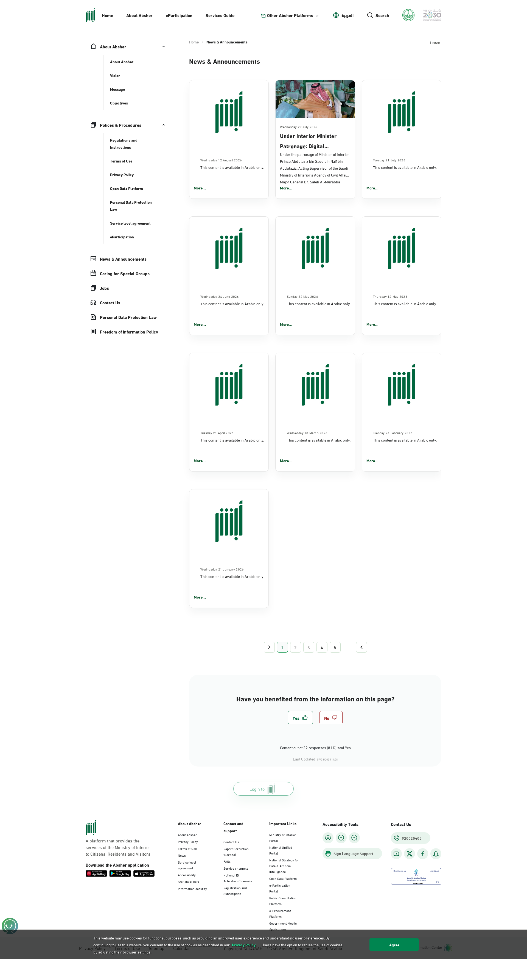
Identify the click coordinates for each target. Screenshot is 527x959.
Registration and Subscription (235, 890)
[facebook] (422, 853)
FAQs (227, 861)
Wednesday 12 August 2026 (221, 160)
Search (382, 15)
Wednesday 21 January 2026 (222, 569)
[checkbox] (300, 717)
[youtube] (396, 853)
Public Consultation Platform (282, 900)
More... (200, 187)
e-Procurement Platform (280, 913)
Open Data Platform (283, 878)
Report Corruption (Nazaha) (236, 851)
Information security (192, 888)
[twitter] (409, 853)
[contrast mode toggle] (328, 837)
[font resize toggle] (341, 837)
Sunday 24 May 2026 (302, 296)
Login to (257, 789)
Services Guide (220, 15)
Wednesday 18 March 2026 (307, 432)
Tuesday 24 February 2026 (393, 432)
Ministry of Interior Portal (282, 837)
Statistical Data (188, 881)
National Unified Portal (280, 850)
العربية (347, 15)
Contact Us (231, 842)
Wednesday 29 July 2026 (298, 126)
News (182, 855)
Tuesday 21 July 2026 (389, 160)
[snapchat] (436, 853)
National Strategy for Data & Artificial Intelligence (284, 865)
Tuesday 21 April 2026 (217, 432)
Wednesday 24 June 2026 (219, 296)
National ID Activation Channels (237, 878)
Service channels (235, 868)
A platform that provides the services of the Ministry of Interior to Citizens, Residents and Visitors (118, 847)
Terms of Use (187, 848)
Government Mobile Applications (283, 926)
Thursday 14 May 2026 (390, 296)
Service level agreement (187, 865)
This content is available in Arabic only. (232, 167)
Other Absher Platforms (290, 15)
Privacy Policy (188, 841)
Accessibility (187, 875)
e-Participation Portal (279, 888)
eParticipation (179, 15)
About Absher (139, 15)
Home (107, 15)
